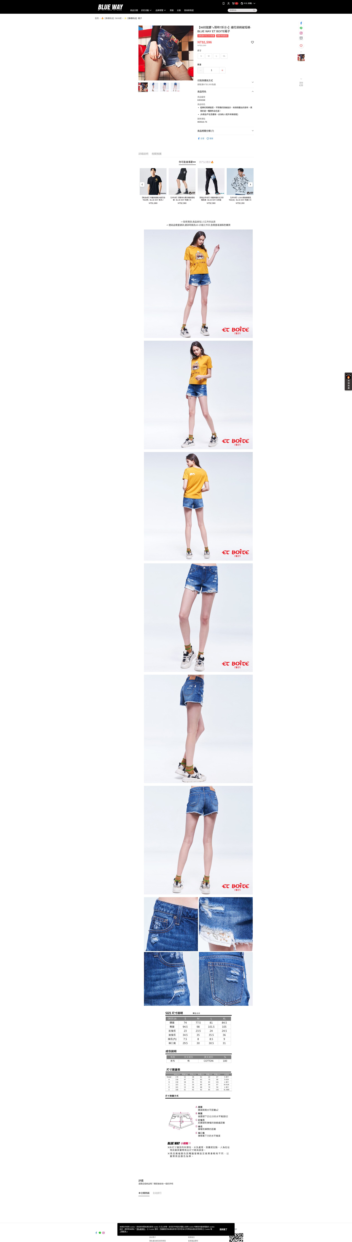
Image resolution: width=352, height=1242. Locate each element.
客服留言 (191, 1237)
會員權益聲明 (193, 1241)
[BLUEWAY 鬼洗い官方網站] (110, 7)
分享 (202, 138)
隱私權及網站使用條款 (157, 1241)
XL (224, 56)
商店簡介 (152, 1237)
